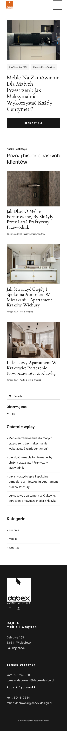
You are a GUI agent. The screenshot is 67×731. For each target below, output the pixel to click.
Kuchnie (36, 67)
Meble (44, 67)
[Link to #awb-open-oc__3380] (57, 5)
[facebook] (8, 414)
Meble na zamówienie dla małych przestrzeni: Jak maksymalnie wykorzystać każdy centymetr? (30, 443)
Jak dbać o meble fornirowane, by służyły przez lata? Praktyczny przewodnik (30, 462)
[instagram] (13, 414)
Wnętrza (51, 67)
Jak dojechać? (16, 648)
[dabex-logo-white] (19, 579)
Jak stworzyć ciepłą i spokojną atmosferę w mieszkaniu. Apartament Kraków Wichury (33, 481)
